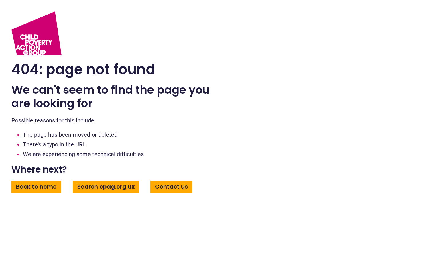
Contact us (171, 187)
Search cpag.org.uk (106, 187)
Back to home (36, 187)
